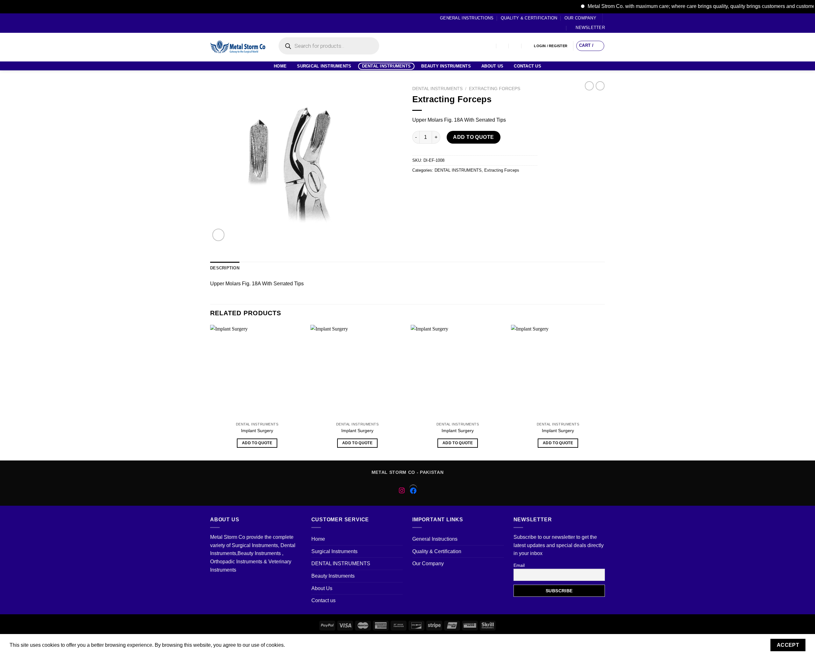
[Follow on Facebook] (213, 23)
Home (280, 66)
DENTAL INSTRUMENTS (386, 66)
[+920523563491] (528, 46)
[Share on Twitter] (429, 185)
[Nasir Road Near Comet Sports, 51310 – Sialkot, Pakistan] (490, 46)
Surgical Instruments (324, 66)
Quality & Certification (529, 18)
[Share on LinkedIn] (475, 185)
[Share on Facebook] (418, 185)
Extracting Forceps (494, 88)
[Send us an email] (231, 23)
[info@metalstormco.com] (503, 46)
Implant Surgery (257, 430)
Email (519, 565)
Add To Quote (473, 137)
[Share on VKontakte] (464, 185)
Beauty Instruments (446, 66)
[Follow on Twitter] (225, 23)
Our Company (580, 18)
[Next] (604, 392)
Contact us (527, 66)
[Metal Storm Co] (238, 47)
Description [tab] (224, 268)
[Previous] (210, 392)
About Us (492, 66)
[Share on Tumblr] (487, 185)
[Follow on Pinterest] (237, 23)
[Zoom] (218, 235)
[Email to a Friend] (441, 185)
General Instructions (466, 18)
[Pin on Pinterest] (452, 185)
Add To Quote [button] (257, 443)
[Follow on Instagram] (219, 23)
